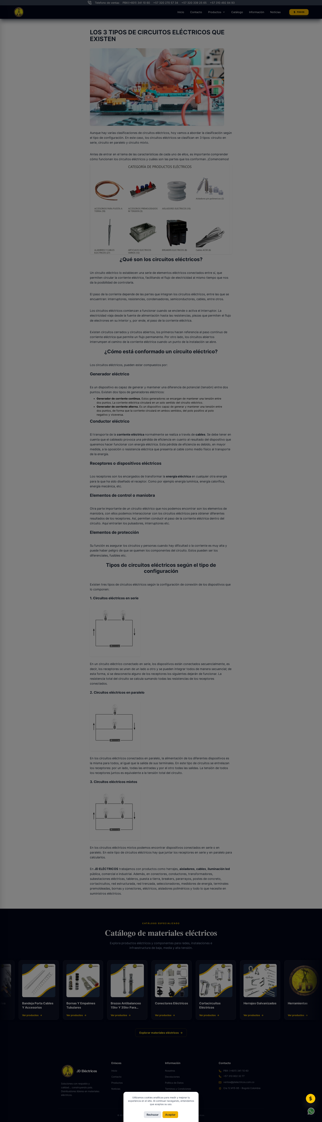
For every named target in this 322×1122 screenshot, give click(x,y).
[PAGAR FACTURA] (310, 1098)
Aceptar (170, 1114)
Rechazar (152, 1114)
